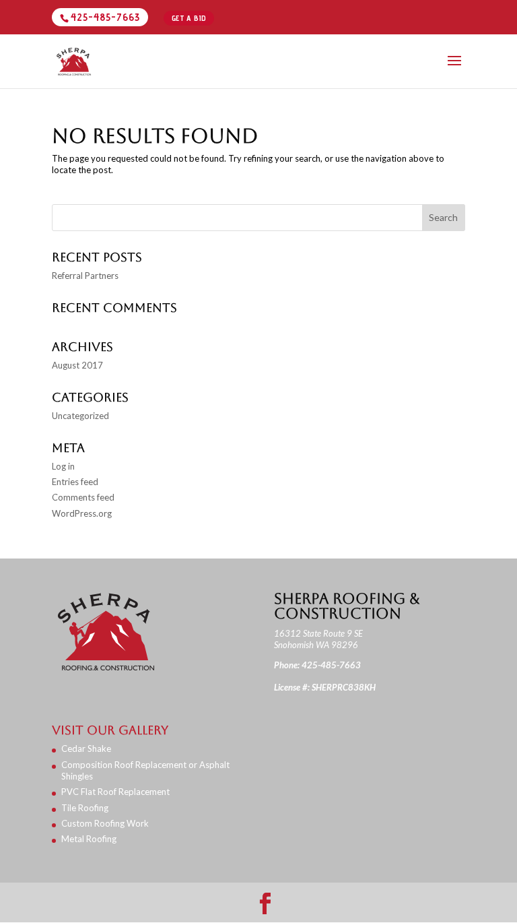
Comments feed (83, 497)
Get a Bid (189, 18)
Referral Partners (85, 275)
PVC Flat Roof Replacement (115, 791)
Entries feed (75, 481)
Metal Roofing (88, 838)
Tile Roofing (84, 807)
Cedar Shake (86, 748)
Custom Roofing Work (105, 823)
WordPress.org (82, 513)
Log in (63, 466)
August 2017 (77, 365)
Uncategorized (80, 415)
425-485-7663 (105, 17)
